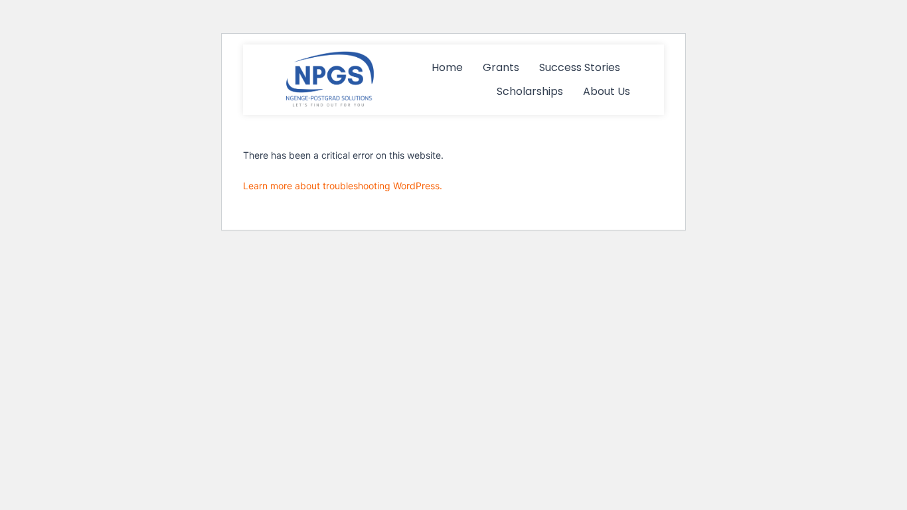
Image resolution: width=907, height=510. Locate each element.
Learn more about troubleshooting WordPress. (342, 185)
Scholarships (530, 91)
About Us (606, 91)
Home (447, 67)
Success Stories (579, 67)
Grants (501, 67)
